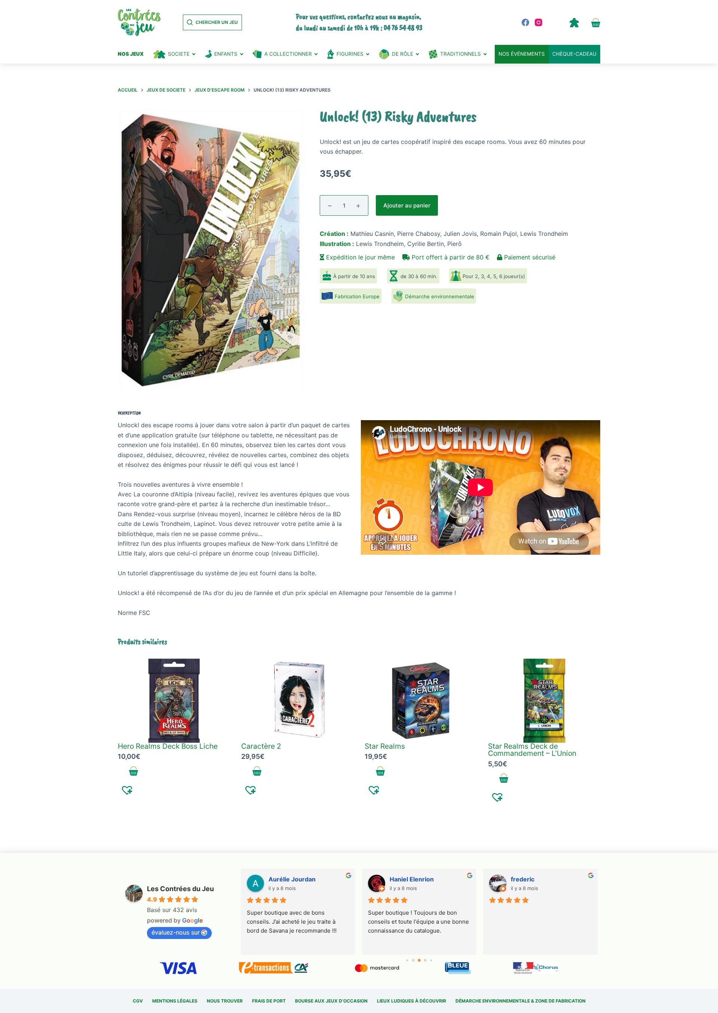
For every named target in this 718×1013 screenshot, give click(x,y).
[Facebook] (525, 22)
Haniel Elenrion (412, 879)
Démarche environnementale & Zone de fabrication (520, 1001)
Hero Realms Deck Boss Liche (168, 746)
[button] (127, 789)
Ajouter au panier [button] (133, 771)
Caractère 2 (261, 746)
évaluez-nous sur (175, 932)
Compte (574, 22)
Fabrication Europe (357, 296)
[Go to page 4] (431, 960)
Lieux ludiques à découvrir (411, 1001)
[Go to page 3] (425, 960)
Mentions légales (174, 1001)
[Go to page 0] (407, 960)
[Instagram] (538, 22)
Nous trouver (225, 1001)
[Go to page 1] (413, 960)
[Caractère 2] (297, 701)
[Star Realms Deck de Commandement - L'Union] (544, 701)
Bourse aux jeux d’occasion (331, 1001)
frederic (522, 879)
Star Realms (385, 746)
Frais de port (269, 1001)
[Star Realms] (421, 701)
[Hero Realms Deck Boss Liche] (174, 701)
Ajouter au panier (406, 205)
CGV (138, 1001)
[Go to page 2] (419, 960)
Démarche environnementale (439, 296)
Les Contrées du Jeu (180, 889)
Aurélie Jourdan (292, 879)
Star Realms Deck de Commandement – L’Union (532, 750)
